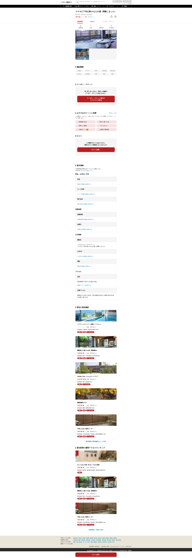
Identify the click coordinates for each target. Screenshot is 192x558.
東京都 (95, 538)
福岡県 (115, 538)
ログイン (125, 3)
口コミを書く (96, 149)
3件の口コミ (91, 16)
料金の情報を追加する (84, 184)
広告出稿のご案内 (105, 546)
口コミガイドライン (115, 546)
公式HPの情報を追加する (85, 256)
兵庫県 (87, 538)
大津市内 (109, 542)
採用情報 (129, 550)
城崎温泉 (88, 540)
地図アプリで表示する (84, 285)
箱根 (79, 540)
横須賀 (80, 542)
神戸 (113, 542)
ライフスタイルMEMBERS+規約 (120, 550)
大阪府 (99, 538)
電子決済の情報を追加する (85, 204)
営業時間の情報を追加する (85, 219)
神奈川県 (75, 538)
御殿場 (95, 542)
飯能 (92, 542)
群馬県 (91, 538)
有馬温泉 (83, 540)
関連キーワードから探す (67, 543)
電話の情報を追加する (84, 266)
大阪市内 (100, 542)
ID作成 (129, 3)
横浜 (74, 542)
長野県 (107, 538)
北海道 (103, 538)
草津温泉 (75, 540)
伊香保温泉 (98, 540)
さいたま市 (87, 542)
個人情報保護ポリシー (91, 550)
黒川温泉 (109, 540)
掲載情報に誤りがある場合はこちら (84, 170)
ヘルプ (122, 546)
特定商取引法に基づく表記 (102, 550)
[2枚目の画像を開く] (82, 54)
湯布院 (113, 540)
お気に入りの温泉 (117, 1)
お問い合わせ (128, 546)
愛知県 (111, 538)
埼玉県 (79, 538)
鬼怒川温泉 (118, 540)
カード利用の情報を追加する (86, 194)
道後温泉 (104, 540)
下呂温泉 (93, 540)
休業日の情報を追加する (84, 229)
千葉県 (83, 538)
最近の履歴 (127, 1)
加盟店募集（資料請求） (94, 546)
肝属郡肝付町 (87, 281)
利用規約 (111, 550)
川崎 (77, 542)
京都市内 (104, 542)
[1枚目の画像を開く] (96, 39)
